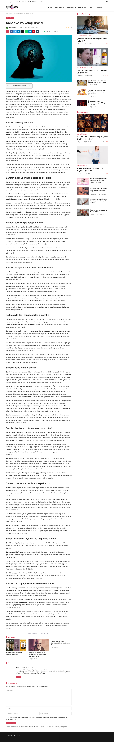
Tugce (79, 173)
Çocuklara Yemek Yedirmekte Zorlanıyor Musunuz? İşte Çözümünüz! (97, 91)
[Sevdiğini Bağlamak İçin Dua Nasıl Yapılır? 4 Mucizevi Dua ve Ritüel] (83, 201)
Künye (24, 2)
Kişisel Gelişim (71, 7)
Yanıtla (18, 677)
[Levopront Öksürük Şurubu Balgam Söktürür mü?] (92, 57)
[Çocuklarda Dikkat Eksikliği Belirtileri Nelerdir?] (92, 25)
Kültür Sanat (15, 13)
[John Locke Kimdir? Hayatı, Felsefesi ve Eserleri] (16, 645)
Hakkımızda (17, 2)
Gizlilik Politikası (32, 2)
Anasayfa (9, 2)
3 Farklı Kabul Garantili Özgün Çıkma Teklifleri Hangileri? (92, 138)
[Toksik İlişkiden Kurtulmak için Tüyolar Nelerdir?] (92, 155)
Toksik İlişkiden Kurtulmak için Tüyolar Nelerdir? (90, 169)
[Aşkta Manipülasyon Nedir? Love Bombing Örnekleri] (83, 181)
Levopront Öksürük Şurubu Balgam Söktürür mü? (92, 71)
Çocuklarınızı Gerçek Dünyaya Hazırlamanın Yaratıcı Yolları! (97, 81)
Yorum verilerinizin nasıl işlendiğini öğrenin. (53, 727)
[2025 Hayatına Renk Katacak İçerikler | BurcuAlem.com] (12, 7)
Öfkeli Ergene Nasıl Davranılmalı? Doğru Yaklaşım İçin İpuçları (97, 102)
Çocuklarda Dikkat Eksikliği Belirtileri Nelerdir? (92, 39)
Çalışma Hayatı (59, 7)
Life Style (99, 7)
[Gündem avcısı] (7, 28)
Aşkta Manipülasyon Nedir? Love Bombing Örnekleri (98, 179)
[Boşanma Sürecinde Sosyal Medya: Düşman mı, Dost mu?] (83, 191)
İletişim (41, 2)
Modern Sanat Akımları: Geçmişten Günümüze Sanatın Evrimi (60, 643)
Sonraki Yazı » (45, 633)
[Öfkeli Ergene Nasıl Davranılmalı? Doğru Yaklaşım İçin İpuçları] (82, 103)
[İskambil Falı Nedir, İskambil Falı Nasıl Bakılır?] (83, 212)
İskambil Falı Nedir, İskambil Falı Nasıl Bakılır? (98, 211)
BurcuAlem (81, 44)
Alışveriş (49, 7)
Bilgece (80, 141)
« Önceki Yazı (32, 633)
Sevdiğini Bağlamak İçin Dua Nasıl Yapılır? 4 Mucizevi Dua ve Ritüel (99, 200)
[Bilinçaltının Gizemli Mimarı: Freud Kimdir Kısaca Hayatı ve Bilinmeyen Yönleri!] (38, 645)
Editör (92, 182)
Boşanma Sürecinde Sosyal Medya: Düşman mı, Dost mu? (98, 190)
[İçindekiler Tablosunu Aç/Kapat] (29, 85)
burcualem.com (11, 735)
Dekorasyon (82, 7)
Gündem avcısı (12, 27)
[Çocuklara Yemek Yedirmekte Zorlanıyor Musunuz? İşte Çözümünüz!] (82, 92)
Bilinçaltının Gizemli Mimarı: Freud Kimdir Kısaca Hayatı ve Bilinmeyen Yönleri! (37, 654)
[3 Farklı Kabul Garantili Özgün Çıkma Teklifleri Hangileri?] (92, 123)
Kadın (91, 7)
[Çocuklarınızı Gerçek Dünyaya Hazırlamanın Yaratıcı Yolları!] (82, 83)
